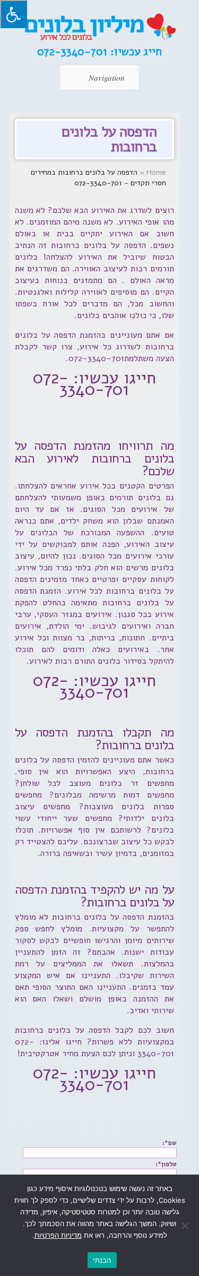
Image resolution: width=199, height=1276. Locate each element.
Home (156, 172)
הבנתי (102, 1260)
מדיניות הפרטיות (58, 1235)
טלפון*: (166, 1164)
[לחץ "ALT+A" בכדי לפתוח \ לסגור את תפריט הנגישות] (13, 14)
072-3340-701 (73, 51)
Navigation (107, 77)
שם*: (169, 1142)
